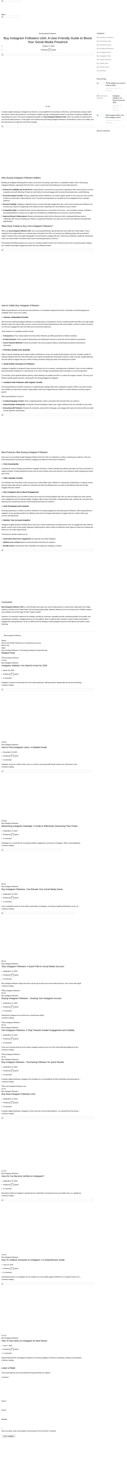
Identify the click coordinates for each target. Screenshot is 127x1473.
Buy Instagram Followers (12, 635)
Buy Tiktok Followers (104, 59)
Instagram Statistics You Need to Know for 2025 (24, 665)
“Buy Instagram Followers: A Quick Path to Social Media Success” (32, 966)
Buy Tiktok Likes (102, 63)
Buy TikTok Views (103, 67)
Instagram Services (50, 1449)
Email (4, 1410)
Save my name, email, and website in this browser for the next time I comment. (28, 1431)
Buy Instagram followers (9, 663)
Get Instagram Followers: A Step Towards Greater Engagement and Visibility (37, 1030)
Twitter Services (49, 1464)
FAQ (87, 1449)
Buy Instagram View (104, 56)
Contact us (90, 1464)
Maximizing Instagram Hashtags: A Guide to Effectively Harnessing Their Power (39, 826)
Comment (5, 1377)
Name (4, 1401)
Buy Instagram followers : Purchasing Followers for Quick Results (32, 1062)
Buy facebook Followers (15, 31)
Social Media (101, 71)
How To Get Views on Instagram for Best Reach (24, 1341)
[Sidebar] (2, 1470)
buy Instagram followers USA (55, 117)
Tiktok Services (49, 1460)
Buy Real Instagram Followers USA (18, 1094)
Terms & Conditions (93, 1457)
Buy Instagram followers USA (12, 607)
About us (89, 1460)
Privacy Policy (91, 1453)
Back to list (5, 645)
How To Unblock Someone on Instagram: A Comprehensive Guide (33, 1260)
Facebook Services (50, 1453)
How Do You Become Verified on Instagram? (22, 1176)
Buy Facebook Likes (104, 41)
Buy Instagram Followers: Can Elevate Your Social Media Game (32, 889)
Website (4, 1419)
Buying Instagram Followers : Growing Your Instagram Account (31, 998)
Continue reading (7, 685)
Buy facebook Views (104, 45)
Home (3, 31)
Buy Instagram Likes (104, 52)
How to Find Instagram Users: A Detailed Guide (24, 747)
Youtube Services (50, 1457)
